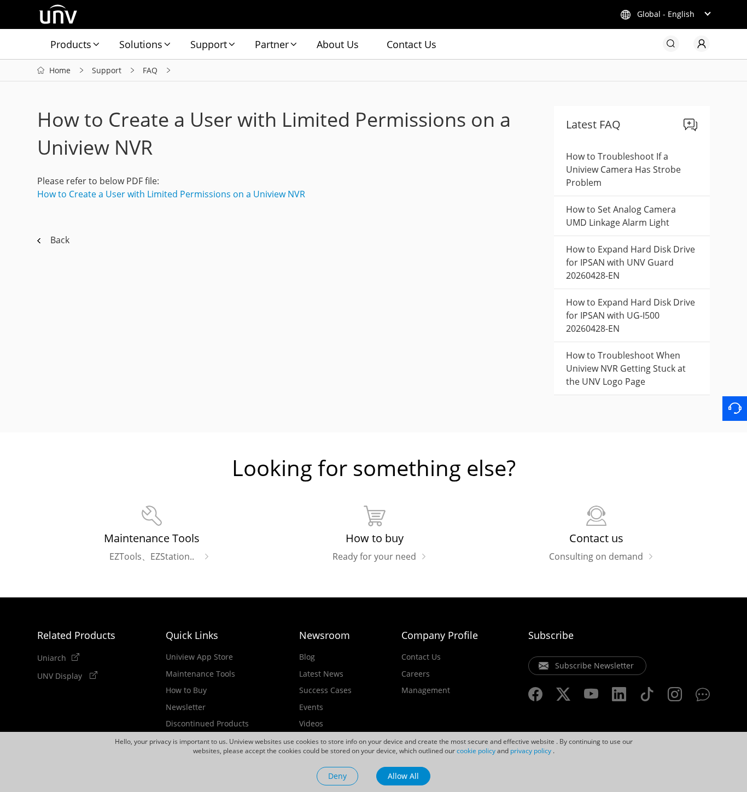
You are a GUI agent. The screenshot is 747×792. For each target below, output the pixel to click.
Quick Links (192, 635)
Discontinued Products (207, 724)
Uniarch (51, 657)
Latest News (321, 674)
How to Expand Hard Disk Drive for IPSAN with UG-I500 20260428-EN (630, 315)
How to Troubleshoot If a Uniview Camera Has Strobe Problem (623, 169)
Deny (337, 776)
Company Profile (439, 635)
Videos (311, 724)
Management (425, 690)
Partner (272, 44)
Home (60, 70)
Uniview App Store (199, 657)
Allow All (403, 776)
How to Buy (186, 690)
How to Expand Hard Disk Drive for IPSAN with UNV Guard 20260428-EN (630, 262)
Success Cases (325, 690)
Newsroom (324, 635)
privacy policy (530, 750)
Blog (307, 657)
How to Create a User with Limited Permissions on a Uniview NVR (171, 194)
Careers (415, 674)
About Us (338, 44)
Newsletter (186, 707)
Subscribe (551, 635)
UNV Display (60, 675)
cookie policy (476, 750)
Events (311, 707)
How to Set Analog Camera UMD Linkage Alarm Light (621, 215)
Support (208, 44)
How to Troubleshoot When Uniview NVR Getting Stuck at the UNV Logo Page (626, 368)
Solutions (140, 44)
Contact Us (411, 44)
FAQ (150, 70)
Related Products (76, 635)
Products (70, 44)
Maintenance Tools (200, 674)
